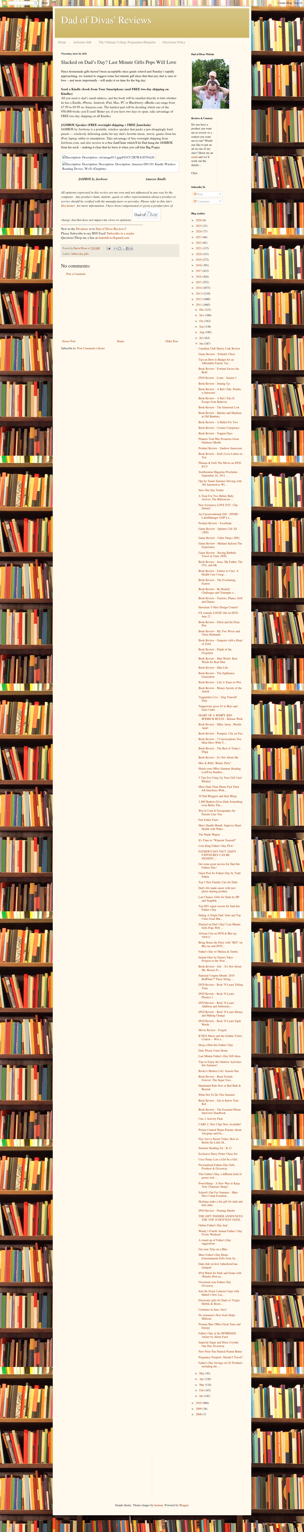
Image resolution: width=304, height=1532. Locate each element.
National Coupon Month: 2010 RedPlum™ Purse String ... (216, 977)
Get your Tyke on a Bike (213, 1249)
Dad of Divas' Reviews (106, 19)
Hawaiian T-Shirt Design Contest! (218, 607)
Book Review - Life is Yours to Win (220, 682)
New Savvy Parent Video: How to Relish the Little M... (218, 1140)
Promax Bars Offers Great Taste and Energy (220, 1326)
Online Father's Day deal (213, 1225)
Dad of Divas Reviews (110, 229)
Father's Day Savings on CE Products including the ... (220, 1364)
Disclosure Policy (174, 42)
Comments (202, 201)
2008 (199, 1414)
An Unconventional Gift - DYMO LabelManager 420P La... (218, 515)
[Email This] (116, 248)
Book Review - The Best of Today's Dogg (219, 750)
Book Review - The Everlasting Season (217, 581)
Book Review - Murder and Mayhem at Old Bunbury (220, 414)
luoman (158, 1505)
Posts (199, 194)
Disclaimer (68, 205)
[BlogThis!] (119, 248)
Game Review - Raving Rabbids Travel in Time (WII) (217, 554)
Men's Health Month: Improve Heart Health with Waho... (220, 827)
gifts (86, 254)
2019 (199, 259)
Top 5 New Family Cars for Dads (218, 882)
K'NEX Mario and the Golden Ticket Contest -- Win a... (220, 1037)
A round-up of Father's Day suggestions (215, 1242)
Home (62, 42)
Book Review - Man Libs (213, 667)
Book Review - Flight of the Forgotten (215, 651)
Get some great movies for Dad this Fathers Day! (219, 865)
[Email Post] (108, 248)
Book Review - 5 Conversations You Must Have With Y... (220, 740)
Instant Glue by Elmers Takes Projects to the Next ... (216, 959)
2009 (199, 1409)
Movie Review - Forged (212, 1030)
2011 (199, 305)
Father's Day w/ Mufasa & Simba (218, 951)
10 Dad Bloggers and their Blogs (218, 796)
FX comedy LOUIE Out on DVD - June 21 (219, 614)
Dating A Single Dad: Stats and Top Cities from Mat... (220, 917)
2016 (199, 276)
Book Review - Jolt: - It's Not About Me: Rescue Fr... (220, 968)
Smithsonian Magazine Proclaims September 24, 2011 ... (218, 473)
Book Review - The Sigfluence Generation (217, 675)
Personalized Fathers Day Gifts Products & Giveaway (217, 1166)
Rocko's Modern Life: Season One (219, 1071)
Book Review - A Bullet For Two (218, 422)
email (194, 157)
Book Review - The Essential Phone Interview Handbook (220, 1111)
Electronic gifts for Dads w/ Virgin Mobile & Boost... (219, 1302)
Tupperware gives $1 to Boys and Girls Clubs (218, 708)
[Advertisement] (120, 307)
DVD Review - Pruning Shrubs (217, 1210)
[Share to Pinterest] (131, 248)
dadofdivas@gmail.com (113, 237)
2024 (199, 231)
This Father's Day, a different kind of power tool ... (220, 1175)
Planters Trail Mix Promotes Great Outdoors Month (219, 440)
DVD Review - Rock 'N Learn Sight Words (220, 1022)
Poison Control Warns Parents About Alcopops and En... (220, 1131)
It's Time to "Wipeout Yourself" (217, 840)
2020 (199, 254)
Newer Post (68, 341)
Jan (201, 1396)
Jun (201, 343)
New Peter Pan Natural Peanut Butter (220, 1351)
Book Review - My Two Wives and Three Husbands (219, 633)
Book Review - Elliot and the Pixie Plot (219, 624)
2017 (199, 271)
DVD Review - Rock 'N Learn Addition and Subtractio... (216, 1004)
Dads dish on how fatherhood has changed (218, 1265)
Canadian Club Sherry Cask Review (219, 348)
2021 (199, 248)
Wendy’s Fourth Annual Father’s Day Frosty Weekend (220, 1232)
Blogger (183, 1505)
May (202, 1373)
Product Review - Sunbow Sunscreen (220, 448)
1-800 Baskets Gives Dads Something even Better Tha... (220, 803)
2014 (199, 288)
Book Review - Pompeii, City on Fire (221, 733)
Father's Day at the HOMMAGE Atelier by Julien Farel (217, 1335)
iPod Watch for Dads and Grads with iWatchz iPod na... (220, 1274)
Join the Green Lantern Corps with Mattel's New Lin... (219, 1293)
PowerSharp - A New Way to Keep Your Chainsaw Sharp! (219, 1185)
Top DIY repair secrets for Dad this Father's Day (219, 908)
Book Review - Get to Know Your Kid (219, 1102)
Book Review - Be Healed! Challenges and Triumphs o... (217, 590)
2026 (199, 220)
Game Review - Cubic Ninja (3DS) (219, 538)
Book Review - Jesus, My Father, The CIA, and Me (221, 563)
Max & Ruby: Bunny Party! (215, 763)
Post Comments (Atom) (91, 348)
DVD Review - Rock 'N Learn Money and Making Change (221, 1013)
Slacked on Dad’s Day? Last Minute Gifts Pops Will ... (220, 926)
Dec (202, 309)
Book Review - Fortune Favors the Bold (219, 370)
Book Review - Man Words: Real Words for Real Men (218, 660)
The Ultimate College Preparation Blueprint (127, 42)
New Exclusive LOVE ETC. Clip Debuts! (218, 506)
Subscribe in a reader (120, 233)
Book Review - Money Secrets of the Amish (220, 689)
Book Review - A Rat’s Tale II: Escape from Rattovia (217, 400)
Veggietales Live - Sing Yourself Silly (218, 698)
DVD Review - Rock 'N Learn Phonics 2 (216, 995)
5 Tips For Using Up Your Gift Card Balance (220, 779)
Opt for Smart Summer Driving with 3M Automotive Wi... (220, 482)
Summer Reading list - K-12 (215, 1148)
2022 (199, 243)
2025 (199, 226)
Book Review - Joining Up (214, 383)
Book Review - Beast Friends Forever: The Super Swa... (216, 1078)
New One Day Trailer (211, 490)
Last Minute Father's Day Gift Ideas (220, 1056)
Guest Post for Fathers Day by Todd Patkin (220, 874)
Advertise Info (82, 42)
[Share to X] (123, 248)
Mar (202, 1385)
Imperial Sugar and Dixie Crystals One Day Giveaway (218, 1344)
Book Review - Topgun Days (215, 433)
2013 (199, 293)
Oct (201, 321)
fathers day (77, 254)
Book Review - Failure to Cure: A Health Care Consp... (218, 572)
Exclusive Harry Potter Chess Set (218, 1154)
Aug (202, 332)
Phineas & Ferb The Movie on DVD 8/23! (220, 464)
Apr (202, 1379)
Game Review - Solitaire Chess (217, 354)
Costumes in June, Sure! (213, 1309)
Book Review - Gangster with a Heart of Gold (221, 642)
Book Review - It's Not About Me (218, 757)
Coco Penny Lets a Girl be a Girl (218, 1159)
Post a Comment (75, 274)
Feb (202, 1390)
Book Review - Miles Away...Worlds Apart (220, 726)
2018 (199, 265)
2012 (199, 299)
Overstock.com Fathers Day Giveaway (215, 1283)
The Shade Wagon (209, 834)
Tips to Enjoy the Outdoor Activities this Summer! (220, 1063)
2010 (199, 1403)
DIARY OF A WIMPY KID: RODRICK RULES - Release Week (221, 717)
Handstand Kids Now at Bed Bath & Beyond (220, 1087)
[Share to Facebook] (127, 248)
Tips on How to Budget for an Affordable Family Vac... (216, 361)
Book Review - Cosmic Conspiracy (219, 428)
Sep (202, 326)
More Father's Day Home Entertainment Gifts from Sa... (218, 1256)
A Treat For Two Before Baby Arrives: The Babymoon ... (216, 497)
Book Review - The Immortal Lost (219, 407)
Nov (202, 315)
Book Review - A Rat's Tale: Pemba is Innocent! (220, 391)
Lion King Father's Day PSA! (216, 846)
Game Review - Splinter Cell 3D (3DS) (218, 530)
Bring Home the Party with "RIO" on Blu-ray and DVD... (220, 944)
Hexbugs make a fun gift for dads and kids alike (221, 1203)
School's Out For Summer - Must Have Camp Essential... (218, 1194)
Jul (201, 338)
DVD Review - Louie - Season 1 (218, 378)
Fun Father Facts (208, 820)
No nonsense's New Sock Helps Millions (217, 1316)
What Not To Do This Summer (217, 1095)
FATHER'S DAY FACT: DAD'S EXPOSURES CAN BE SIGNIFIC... (217, 854)
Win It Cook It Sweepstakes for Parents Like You (217, 812)
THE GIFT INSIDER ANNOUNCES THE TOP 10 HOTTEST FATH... (221, 1218)
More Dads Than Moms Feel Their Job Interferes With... (219, 788)
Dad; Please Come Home (213, 1050)
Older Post (171, 341)
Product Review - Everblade (215, 523)
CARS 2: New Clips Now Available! (220, 1124)
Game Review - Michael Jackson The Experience (220, 545)
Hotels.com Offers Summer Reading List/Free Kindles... (220, 770)
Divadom (82, 229)
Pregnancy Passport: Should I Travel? (221, 1357)
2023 (199, 237)
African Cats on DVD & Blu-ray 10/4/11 (218, 935)
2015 (199, 282)
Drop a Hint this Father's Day (216, 1045)
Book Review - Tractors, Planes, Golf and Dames (221, 600)
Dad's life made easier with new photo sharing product (217, 889)
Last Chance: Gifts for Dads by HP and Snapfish (219, 898)
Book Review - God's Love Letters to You (220, 455)
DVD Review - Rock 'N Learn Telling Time (221, 986)
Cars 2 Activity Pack (211, 1119)
